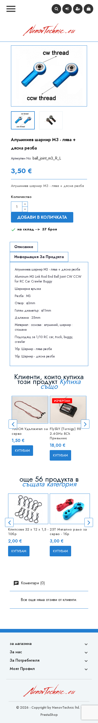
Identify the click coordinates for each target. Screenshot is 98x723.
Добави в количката (42, 217)
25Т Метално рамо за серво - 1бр (68, 532)
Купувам (22, 450)
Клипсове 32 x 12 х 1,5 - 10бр (28, 532)
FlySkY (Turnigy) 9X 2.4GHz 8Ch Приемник (65, 433)
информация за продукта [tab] (39, 257)
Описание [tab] (23, 247)
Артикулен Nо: (21, 158)
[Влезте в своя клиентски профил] (67, 9)
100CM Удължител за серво (30, 431)
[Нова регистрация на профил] (78, 9)
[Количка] (88, 9)
